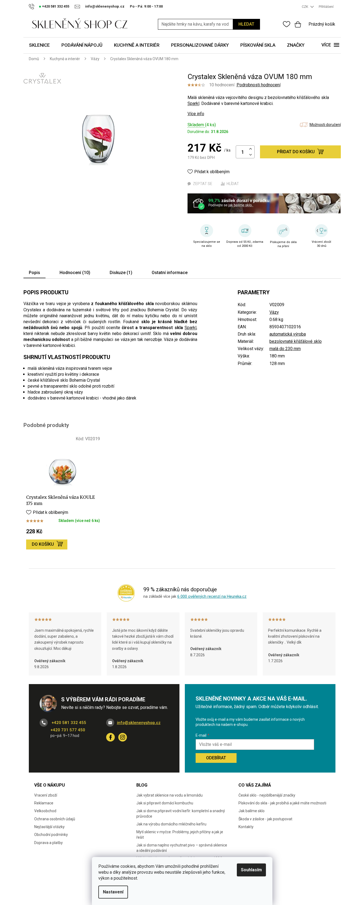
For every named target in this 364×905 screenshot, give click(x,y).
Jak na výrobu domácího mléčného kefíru (171, 824)
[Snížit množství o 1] (250, 155)
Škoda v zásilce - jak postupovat (265, 819)
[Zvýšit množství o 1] (250, 149)
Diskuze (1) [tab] (121, 272)
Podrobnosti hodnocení (258, 84)
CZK (305, 7)
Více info (196, 113)
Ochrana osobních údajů (54, 819)
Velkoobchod (45, 811)
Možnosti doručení (325, 124)
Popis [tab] (34, 272)
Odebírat (216, 757)
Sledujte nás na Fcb (110, 737)
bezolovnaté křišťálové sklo (295, 341)
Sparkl (193, 103)
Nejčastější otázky (49, 827)
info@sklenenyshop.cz (139, 722)
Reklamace (43, 803)
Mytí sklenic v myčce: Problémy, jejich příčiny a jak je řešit (179, 834)
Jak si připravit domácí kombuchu (164, 803)
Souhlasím (251, 869)
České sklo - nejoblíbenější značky (266, 795)
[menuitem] (39, 45)
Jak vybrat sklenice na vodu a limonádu (169, 795)
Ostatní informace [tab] (170, 272)
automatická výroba (287, 334)
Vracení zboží (45, 795)
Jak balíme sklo (251, 811)
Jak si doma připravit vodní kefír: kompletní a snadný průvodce (180, 813)
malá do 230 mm (285, 348)
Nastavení (113, 891)
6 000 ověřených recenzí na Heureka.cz (212, 596)
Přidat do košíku (296, 151)
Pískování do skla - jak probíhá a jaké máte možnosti (282, 803)
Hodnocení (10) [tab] (75, 272)
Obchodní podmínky (51, 834)
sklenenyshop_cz (122, 737)
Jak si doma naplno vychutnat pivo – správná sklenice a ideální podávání (181, 847)
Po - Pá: (146, 6)
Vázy (274, 312)
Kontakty (246, 827)
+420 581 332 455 (68, 722)
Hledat (246, 24)
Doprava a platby (48, 843)
